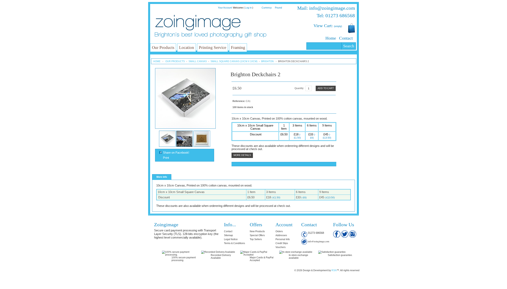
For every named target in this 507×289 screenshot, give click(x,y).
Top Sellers (256, 239)
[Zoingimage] (198, 22)
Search (348, 46)
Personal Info (282, 239)
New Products (257, 231)
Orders (279, 231)
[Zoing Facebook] (337, 231)
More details (242, 155)
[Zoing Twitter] (345, 231)
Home (330, 38)
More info (161, 177)
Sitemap (228, 235)
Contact (346, 38)
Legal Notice (231, 239)
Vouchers (280, 247)
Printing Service (212, 47)
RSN (334, 270)
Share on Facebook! (176, 152)
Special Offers (257, 235)
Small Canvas (198, 61)
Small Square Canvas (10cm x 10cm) (234, 61)
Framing (238, 47)
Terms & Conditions (234, 243)
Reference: (239, 101)
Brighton (267, 61)
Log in (248, 7)
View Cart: (328, 25)
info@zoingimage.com (318, 241)
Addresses (281, 235)
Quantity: (299, 88)
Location (186, 47)
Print (166, 157)
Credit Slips (281, 243)
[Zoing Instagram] (352, 231)
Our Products (163, 47)
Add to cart (326, 88)
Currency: (267, 7)
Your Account (225, 7)
